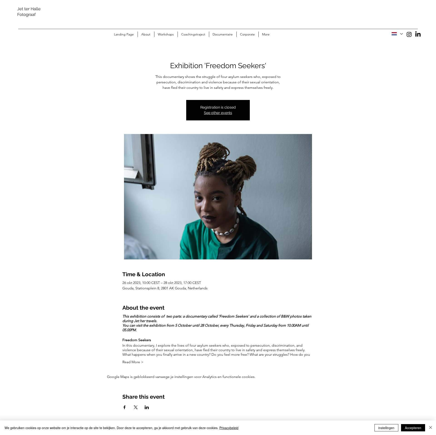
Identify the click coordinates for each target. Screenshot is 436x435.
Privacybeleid (228, 427)
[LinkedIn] (418, 34)
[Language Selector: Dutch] (397, 34)
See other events (218, 113)
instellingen (386, 427)
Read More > (133, 362)
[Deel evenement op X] (136, 407)
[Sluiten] (430, 427)
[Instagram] (409, 34)
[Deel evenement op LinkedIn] (147, 407)
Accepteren (413, 427)
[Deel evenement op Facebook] (124, 407)
